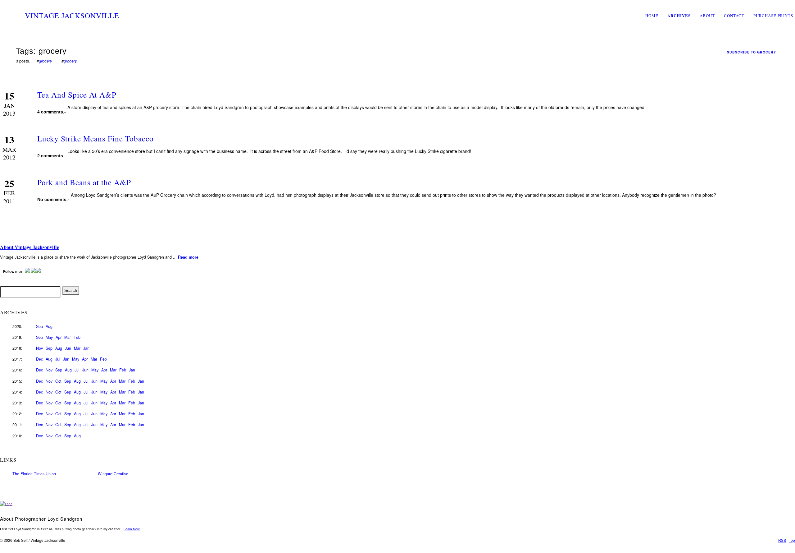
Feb (77, 337)
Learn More (132, 529)
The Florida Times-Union (34, 474)
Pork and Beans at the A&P (84, 182)
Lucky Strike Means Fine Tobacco (95, 138)
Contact (734, 15)
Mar (67, 337)
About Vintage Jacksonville (29, 247)
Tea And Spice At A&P (76, 94)
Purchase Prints (773, 15)
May (49, 337)
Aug (49, 326)
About (707, 15)
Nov (39, 348)
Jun (68, 348)
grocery (45, 61)
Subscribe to (751, 52)
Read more (188, 257)
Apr (58, 337)
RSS (782, 540)
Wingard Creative (113, 474)
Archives (679, 15)
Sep (39, 326)
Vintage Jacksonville (72, 16)
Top (792, 540)
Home (651, 15)
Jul (57, 359)
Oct (58, 381)
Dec (39, 359)
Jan (86, 348)
